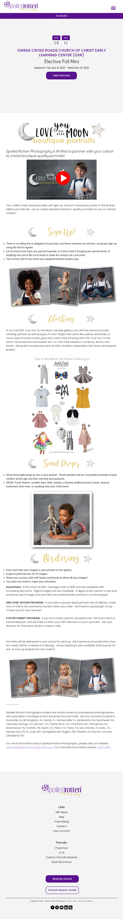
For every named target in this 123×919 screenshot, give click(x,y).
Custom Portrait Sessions (61, 857)
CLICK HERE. (104, 747)
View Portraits (61, 75)
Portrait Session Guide (62, 890)
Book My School (61, 862)
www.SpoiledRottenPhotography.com (29, 747)
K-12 (61, 853)
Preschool (61, 848)
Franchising (61, 821)
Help (61, 817)
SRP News (62, 812)
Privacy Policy (72, 901)
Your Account (61, 831)
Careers (61, 826)
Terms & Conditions (86, 901)
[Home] (20, 6)
